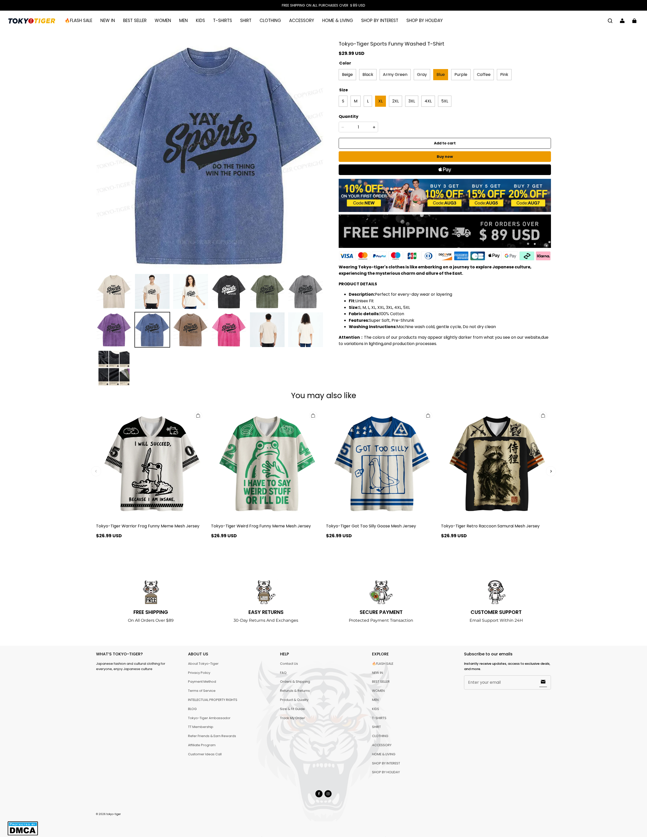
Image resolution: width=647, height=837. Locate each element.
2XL (395, 101)
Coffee (484, 74)
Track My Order (292, 718)
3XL (411, 101)
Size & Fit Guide (292, 708)
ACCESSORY (301, 20)
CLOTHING (270, 20)
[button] (610, 21)
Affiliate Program (202, 745)
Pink (504, 74)
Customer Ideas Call (205, 754)
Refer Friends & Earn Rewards (212, 736)
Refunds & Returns (295, 690)
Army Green (395, 74)
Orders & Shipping (295, 681)
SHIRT (245, 20)
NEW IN (107, 20)
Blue (440, 74)
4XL (428, 101)
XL (380, 101)
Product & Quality (294, 699)
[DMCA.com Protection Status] (23, 834)
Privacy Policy (199, 672)
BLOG (192, 708)
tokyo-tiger (113, 814)
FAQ (283, 672)
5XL (444, 101)
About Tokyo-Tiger (203, 663)
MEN (183, 20)
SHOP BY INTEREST (379, 20)
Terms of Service (202, 690)
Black (367, 74)
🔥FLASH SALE (78, 20)
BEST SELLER (135, 20)
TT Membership (200, 726)
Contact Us (289, 663)
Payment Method (202, 681)
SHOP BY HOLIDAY (424, 20)
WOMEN (163, 20)
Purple (460, 74)
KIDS (200, 20)
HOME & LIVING (337, 20)
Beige (347, 74)
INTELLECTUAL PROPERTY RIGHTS (212, 699)
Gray (422, 74)
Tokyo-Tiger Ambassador (209, 718)
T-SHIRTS (222, 20)
